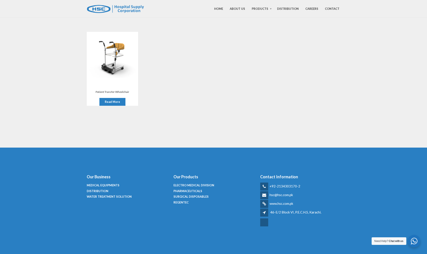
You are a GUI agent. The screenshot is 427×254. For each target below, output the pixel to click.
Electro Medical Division (193, 185)
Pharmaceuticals (187, 191)
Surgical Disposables (191, 196)
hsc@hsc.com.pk (281, 195)
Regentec (181, 202)
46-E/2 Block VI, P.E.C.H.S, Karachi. (295, 212)
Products (260, 8)
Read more (112, 102)
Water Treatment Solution (109, 196)
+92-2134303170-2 (285, 186)
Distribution (288, 8)
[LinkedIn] (264, 226)
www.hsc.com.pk (281, 203)
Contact (332, 8)
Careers (311, 8)
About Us (237, 8)
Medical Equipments (103, 185)
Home (218, 8)
